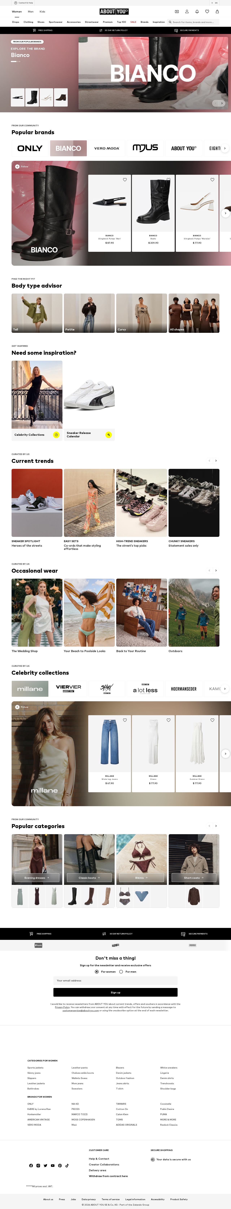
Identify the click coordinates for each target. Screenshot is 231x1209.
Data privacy (89, 1199)
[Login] (187, 11)
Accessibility (158, 1199)
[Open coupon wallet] (177, 11)
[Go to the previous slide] (215, 103)
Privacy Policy (62, 1007)
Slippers (31, 1078)
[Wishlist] (207, 11)
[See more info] (46, 167)
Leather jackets (36, 1083)
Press (62, 1199)
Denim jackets (123, 1073)
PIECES (76, 1109)
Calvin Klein (122, 1114)
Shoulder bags (168, 1088)
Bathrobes (33, 1088)
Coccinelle (165, 1103)
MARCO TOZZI (80, 1114)
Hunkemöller (34, 1114)
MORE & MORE (168, 1119)
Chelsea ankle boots (83, 1073)
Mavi (74, 1124)
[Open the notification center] (197, 12)
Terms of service (111, 1199)
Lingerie (164, 1073)
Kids (42, 11)
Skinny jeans (34, 1073)
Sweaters (77, 1088)
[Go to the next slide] (222, 103)
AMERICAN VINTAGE (38, 1119)
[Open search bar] (169, 22)
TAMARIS (121, 1103)
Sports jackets (35, 1067)
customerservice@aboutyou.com (81, 1010)
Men (31, 11)
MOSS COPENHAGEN (83, 1119)
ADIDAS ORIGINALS (126, 1124)
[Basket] (217, 11)
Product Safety (179, 1199)
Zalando (137, 1204)
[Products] (37, 896)
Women (17, 11)
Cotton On (122, 1109)
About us (48, 1199)
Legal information (135, 1199)
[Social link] (31, 1165)
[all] (120, 148)
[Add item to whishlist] (125, 180)
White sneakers (168, 1067)
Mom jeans (77, 1083)
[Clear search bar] (217, 22)
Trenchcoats (167, 1083)
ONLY (30, 1103)
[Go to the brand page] (115, 73)
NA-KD (75, 1103)
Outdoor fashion (125, 1078)
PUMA (163, 1114)
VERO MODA (34, 1124)
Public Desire (167, 1109)
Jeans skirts (122, 1083)
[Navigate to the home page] (47, 1152)
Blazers (120, 1067)
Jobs (73, 1199)
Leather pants (80, 1067)
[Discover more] (44, 213)
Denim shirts (167, 1078)
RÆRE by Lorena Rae (39, 1109)
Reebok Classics (169, 1124)
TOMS (119, 1119)
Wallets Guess (79, 1078)
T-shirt (119, 1088)
